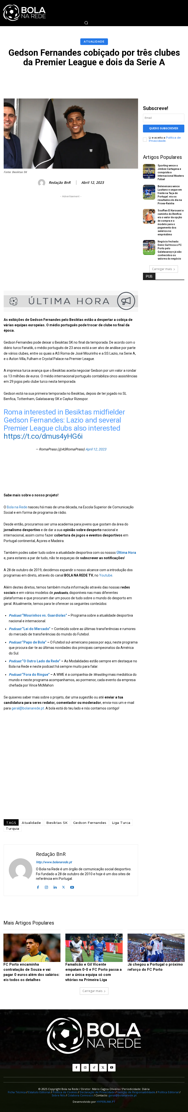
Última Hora (126, 553)
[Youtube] (72, 886)
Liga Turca (121, 823)
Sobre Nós (58, 1095)
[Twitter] (63, 886)
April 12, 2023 (95, 449)
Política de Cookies (65, 1092)
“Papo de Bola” (28, 642)
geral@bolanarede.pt (28, 708)
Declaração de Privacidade (97, 1092)
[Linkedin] (55, 886)
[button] (86, 23)
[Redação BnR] (42, 182)
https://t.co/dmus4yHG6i (43, 436)
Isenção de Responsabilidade (136, 1092)
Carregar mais (162, 269)
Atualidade (94, 41)
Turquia (12, 828)
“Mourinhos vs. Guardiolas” (38, 615)
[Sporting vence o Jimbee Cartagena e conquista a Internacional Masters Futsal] (149, 171)
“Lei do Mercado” (29, 629)
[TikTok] (94, 1067)
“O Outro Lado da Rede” (34, 661)
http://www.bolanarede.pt (54, 862)
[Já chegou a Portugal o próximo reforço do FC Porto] (156, 948)
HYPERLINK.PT (106, 1101)
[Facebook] (38, 886)
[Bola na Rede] (94, 1036)
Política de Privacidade (165, 139)
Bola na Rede (17, 507)
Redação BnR (59, 183)
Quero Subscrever (163, 128)
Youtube (105, 575)
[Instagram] (46, 886)
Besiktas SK (57, 823)
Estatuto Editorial (39, 1092)
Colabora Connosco (80, 1095)
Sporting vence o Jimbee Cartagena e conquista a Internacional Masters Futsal (171, 172)
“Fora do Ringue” (29, 674)
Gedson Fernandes (89, 823)
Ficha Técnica (17, 1092)
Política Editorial (168, 1092)
